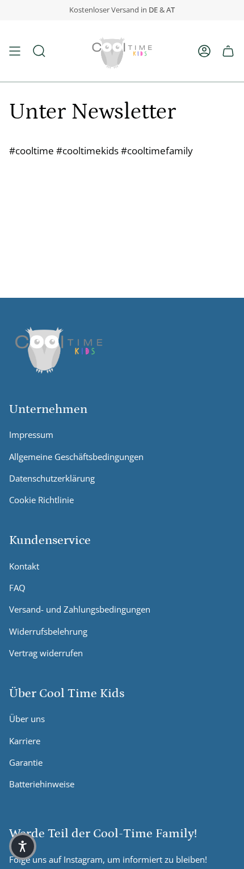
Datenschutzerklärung (52, 478)
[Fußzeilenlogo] (58, 347)
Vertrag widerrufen (46, 653)
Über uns (27, 718)
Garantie (26, 762)
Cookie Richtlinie (41, 499)
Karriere (24, 740)
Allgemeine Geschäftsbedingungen (76, 456)
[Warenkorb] (228, 51)
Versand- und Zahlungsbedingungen (79, 609)
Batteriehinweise (41, 784)
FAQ (17, 587)
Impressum (31, 434)
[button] (39, 51)
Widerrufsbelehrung (48, 631)
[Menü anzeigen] (14, 51)
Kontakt (24, 566)
